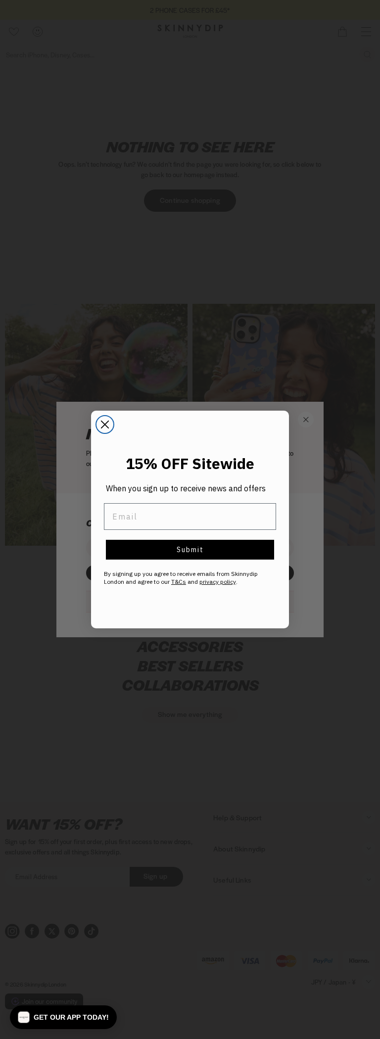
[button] (63, 1017)
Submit (190, 549)
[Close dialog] (105, 424)
